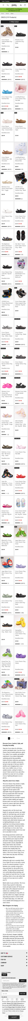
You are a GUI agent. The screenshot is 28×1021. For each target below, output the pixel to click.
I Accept (14, 1017)
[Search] (8, 5)
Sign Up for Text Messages (9, 978)
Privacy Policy (13, 986)
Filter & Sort (15, 22)
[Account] (21, 5)
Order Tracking (5, 1)
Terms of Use (6, 986)
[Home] (14, 5)
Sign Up (4, 974)
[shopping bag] (25, 5)
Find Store (22, 993)
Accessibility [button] (23, 1)
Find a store (5, 991)
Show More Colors (6, 46)
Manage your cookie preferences (15, 1003)
